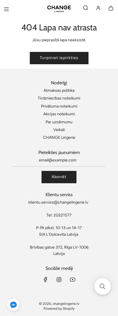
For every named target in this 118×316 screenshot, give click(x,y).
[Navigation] (6, 9)
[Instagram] (59, 279)
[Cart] (111, 9)
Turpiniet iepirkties (59, 57)
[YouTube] (72, 279)
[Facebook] (45, 279)
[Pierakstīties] (98, 9)
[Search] (85, 9)
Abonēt (59, 176)
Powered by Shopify (59, 309)
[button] (13, 305)
